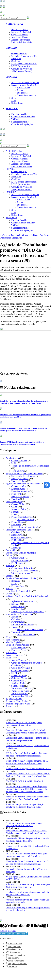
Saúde (8, 657)
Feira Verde (16, 494)
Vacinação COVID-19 (21, 688)
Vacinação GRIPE (19, 693)
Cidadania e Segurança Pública (19, 529)
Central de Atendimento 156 (24, 56)
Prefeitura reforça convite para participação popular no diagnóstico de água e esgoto (25, 805)
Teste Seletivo (17, 471)
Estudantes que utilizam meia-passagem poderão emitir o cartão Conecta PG (27, 893)
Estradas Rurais (18, 489)
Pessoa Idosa (17, 522)
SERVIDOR (12, 108)
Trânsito (15, 627)
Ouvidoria (15, 61)
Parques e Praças (18, 650)
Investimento (17, 609)
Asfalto (14, 616)
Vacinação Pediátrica (20, 696)
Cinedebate (16, 665)
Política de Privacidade (21, 42)
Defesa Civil (17, 535)
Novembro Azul (18, 675)
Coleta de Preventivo (20, 668)
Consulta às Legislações (22, 124)
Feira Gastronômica (20, 491)
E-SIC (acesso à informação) (24, 63)
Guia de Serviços (19, 53)
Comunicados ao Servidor (23, 116)
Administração (12, 458)
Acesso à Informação (20, 40)
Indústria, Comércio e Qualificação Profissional (27, 596)
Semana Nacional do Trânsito (30, 629)
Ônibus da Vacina (19, 678)
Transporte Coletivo (26, 634)
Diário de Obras (18, 647)
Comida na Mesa (18, 486)
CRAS (14, 506)
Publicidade (22, 93)
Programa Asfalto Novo (22, 624)
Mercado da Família (20, 496)
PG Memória (17, 563)
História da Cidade (19, 29)
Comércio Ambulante (26, 95)
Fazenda (9, 588)
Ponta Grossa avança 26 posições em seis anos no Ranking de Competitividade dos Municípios (28, 774)
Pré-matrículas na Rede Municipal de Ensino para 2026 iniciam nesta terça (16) (28, 885)
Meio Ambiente (13, 640)
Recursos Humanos (14, 655)
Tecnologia (16, 547)
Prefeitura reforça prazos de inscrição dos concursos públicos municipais (24, 723)
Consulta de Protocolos (21, 69)
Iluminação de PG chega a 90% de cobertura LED (28, 768)
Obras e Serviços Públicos (17, 645)
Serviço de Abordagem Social (24, 527)
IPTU (13, 98)
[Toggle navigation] (1, 15)
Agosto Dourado (18, 660)
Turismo (9, 706)
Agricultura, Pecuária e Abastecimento (23, 483)
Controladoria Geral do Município (21, 553)
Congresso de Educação (22, 568)
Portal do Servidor (19, 114)
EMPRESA (11, 77)
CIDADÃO (11, 48)
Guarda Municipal (19, 537)
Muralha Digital (13, 642)
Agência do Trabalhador (11, 235)
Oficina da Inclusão (25, 519)
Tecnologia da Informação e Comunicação (30, 466)
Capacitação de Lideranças (23, 476)
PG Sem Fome (18, 586)
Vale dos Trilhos (18, 481)
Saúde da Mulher (19, 683)
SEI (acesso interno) (20, 122)
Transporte (16, 632)
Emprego (15, 604)
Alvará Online (23, 87)
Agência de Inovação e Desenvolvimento (24, 473)
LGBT (14, 583)
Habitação (15, 581)
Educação (10, 565)
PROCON (16, 58)
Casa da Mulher (18, 504)
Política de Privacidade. (9, 929)
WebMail (15, 119)
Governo (26, 235)
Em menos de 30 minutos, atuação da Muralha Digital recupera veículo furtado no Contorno (26, 731)
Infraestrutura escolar (20, 573)
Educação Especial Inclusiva (24, 570)
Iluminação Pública (19, 478)
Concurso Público (19, 460)
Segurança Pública (14, 698)
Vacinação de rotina (20, 691)
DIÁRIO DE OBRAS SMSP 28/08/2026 (24, 781)
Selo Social (16, 524)
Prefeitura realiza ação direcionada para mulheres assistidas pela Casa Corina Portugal (27, 797)
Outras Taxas (17, 103)
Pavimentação (17, 622)
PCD (13, 514)
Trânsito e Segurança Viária (18, 703)
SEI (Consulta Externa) (21, 71)
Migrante (15, 512)
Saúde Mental (17, 686)
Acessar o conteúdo (9, 931)
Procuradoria (11, 652)
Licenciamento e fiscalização (24, 85)
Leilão (14, 463)
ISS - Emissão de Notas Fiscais (25, 82)
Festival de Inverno (19, 560)
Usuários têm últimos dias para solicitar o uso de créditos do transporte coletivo (27, 739)
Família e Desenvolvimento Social (21, 578)
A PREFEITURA (14, 24)
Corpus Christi (17, 558)
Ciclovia (15, 619)
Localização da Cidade (21, 32)
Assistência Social (14, 501)
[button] (14, 933)
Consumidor (11, 550)
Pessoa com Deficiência (22, 517)
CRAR (14, 673)
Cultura (9, 555)
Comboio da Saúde (19, 670)
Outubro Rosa (17, 680)
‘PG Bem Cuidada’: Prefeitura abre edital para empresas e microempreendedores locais (26, 754)
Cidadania (15, 532)
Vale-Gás (15, 499)
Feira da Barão (18, 606)
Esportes (9, 576)
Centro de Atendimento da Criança (26, 663)
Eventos (20, 90)
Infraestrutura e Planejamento (19, 614)
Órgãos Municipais (19, 34)
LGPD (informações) (20, 66)
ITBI (13, 100)
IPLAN (9, 637)
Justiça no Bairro (18, 509)
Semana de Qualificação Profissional (27, 611)
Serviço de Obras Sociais (17, 701)
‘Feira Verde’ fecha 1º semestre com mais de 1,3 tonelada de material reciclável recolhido (27, 762)
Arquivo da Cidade (19, 37)
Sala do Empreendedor (21, 591)
